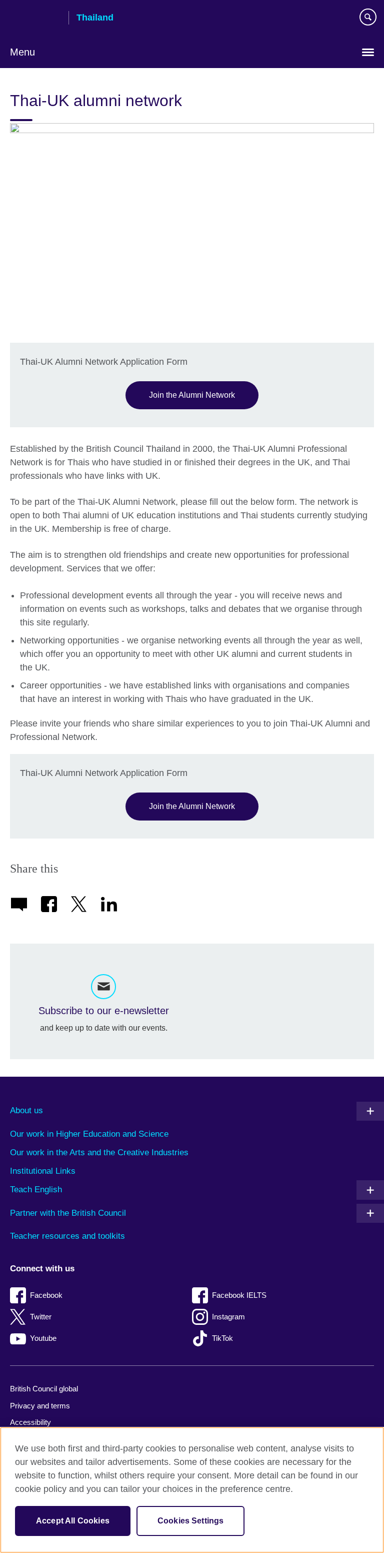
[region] (192, 1490)
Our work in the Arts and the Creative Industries (99, 1152)
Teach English (36, 1189)
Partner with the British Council (68, 1213)
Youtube (43, 1338)
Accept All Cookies (73, 1520)
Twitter (41, 1316)
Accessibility (30, 1422)
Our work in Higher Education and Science (89, 1134)
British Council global (44, 1388)
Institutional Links (43, 1171)
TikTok (222, 1338)
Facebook (46, 1295)
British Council (35, 18)
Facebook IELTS (239, 1295)
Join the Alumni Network (192, 394)
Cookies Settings (191, 1520)
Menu (22, 52)
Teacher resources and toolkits (67, 1236)
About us (26, 1110)
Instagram (228, 1316)
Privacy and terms (40, 1405)
